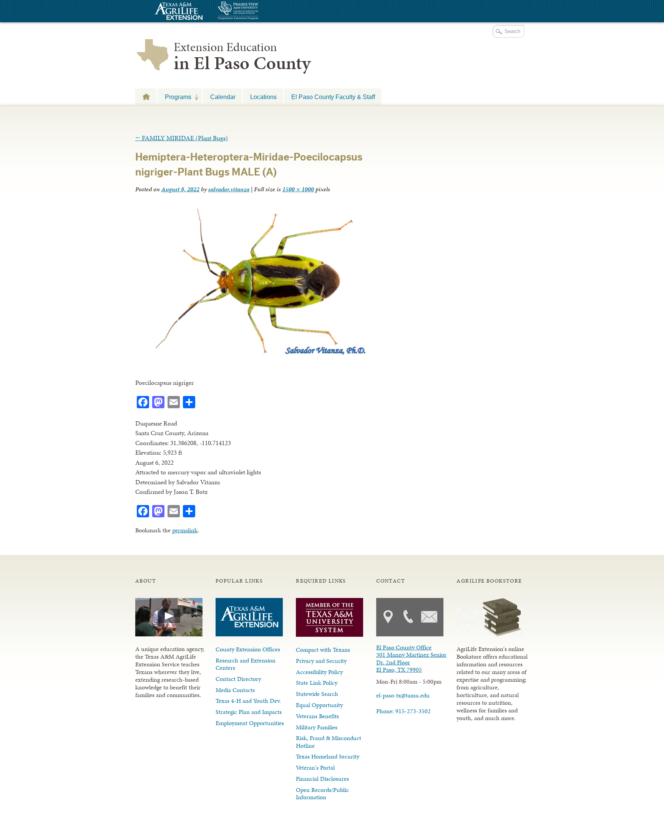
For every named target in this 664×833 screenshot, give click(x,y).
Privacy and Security (321, 660)
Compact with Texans (323, 649)
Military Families (316, 727)
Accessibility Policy (319, 671)
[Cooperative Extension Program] (259, 11)
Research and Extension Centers (246, 664)
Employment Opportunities (250, 723)
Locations (263, 96)
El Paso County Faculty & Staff (333, 96)
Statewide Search (317, 693)
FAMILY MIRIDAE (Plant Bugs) (181, 137)
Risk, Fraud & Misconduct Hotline (328, 742)
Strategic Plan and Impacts (249, 711)
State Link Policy (316, 682)
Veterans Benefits (317, 716)
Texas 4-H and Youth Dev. (248, 700)
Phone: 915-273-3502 (403, 711)
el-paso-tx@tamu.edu (403, 695)
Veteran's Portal (315, 767)
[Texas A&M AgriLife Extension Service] (177, 12)
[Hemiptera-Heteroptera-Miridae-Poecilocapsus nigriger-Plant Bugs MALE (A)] (251, 355)
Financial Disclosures (322, 778)
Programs (174, 96)
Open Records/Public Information (322, 793)
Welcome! (146, 96)
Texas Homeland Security (327, 756)
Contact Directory (238, 678)
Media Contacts (235, 690)
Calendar (223, 96)
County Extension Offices (248, 649)
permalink (185, 530)
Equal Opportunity (319, 705)
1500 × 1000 (298, 189)
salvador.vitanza (228, 189)
